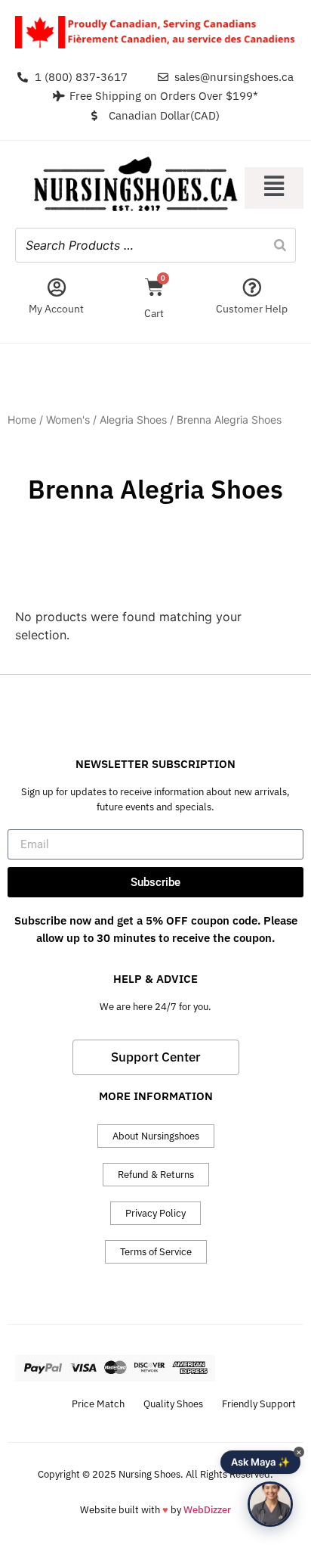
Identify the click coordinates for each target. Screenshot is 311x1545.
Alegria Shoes (133, 419)
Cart (154, 313)
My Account (56, 309)
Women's (68, 419)
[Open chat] (270, 1504)
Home (22, 419)
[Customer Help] (251, 287)
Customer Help (252, 309)
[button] (274, 188)
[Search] (280, 245)
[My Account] (56, 287)
